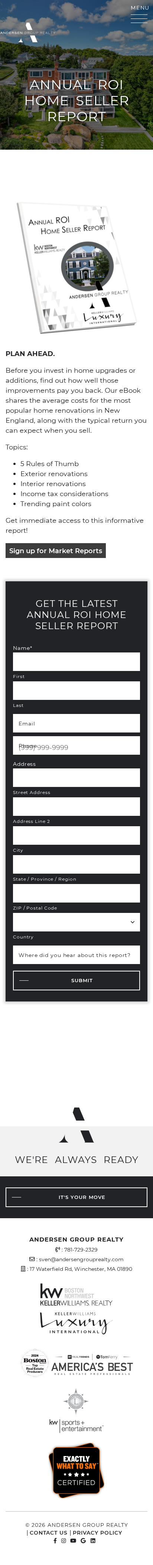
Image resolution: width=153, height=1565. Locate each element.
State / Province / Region (44, 879)
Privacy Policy (97, 1532)
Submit (82, 980)
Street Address (32, 792)
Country (23, 937)
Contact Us (49, 1532)
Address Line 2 (31, 821)
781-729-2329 (81, 1249)
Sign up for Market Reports (55, 550)
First (19, 676)
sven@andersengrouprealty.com (81, 1259)
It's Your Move (82, 1197)
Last (18, 705)
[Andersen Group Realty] (63, 38)
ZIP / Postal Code (35, 908)
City (18, 850)
